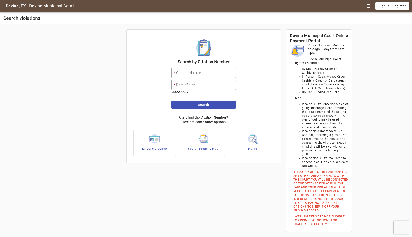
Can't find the (189, 117)
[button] (368, 6)
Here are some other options (204, 122)
